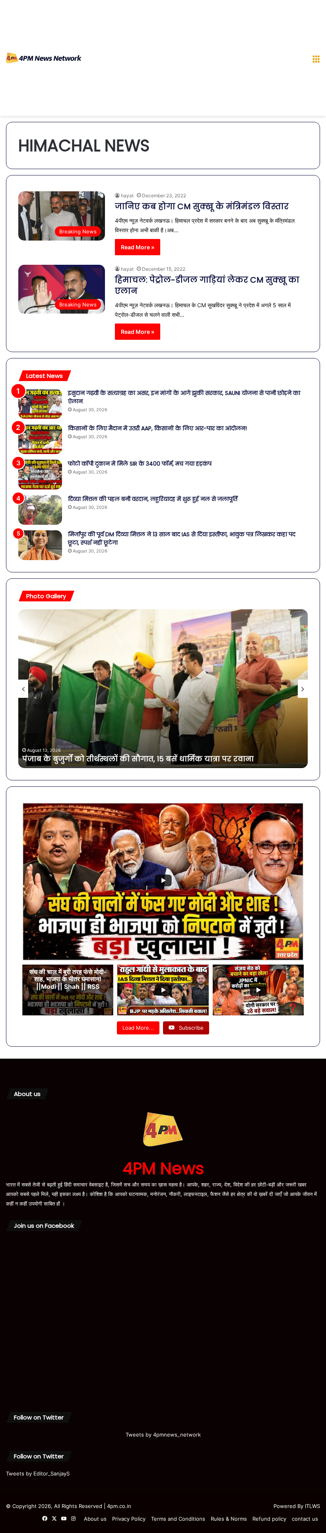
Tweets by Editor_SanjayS (38, 1473)
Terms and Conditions (178, 1519)
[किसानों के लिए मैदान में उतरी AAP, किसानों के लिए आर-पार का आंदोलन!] (40, 439)
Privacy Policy (129, 1519)
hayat (127, 195)
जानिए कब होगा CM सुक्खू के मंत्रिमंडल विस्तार (202, 206)
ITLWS (312, 1506)
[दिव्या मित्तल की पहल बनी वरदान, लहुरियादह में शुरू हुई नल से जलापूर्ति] (40, 510)
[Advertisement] (194, 59)
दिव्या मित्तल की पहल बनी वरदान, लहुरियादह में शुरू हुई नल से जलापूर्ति (152, 499)
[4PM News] (44, 58)
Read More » (137, 247)
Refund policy (269, 1519)
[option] (163, 688)
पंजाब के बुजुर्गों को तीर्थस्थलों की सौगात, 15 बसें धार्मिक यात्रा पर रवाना (138, 759)
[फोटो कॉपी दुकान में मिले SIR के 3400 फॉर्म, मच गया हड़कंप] (40, 474)
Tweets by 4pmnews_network (163, 1434)
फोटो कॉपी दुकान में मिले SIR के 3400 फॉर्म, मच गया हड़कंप (140, 464)
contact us (305, 1519)
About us (95, 1519)
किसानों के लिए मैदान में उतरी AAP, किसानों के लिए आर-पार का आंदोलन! (157, 428)
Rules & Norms (229, 1519)
